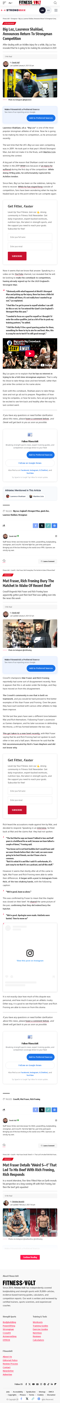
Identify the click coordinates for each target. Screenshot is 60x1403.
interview (41, 828)
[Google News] (37, 1384)
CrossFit (8, 575)
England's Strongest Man (30, 511)
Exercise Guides (40, 1329)
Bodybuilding (9, 1322)
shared (33, 901)
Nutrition (37, 1333)
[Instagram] (56, 536)
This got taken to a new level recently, (21, 733)
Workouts (38, 1322)
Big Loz (16, 511)
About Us (7, 1356)
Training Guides (40, 1325)
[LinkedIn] (51, 1384)
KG (48, 10)
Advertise (7, 1374)
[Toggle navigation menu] (56, 10)
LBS (42, 10)
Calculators (38, 1340)
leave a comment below (37, 418)
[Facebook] (26, 1384)
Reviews (37, 1336)
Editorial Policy (10, 1360)
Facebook (25, 470)
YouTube (19, 274)
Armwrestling (9, 1336)
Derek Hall (16, 62)
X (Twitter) (43, 470)
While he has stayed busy (30, 186)
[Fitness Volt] (30, 3)
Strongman (9, 23)
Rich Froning (35, 1099)
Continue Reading (30, 1257)
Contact (6, 1367)
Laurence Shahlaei (12, 127)
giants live (45, 511)
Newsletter (8, 1370)
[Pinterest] (44, 1384)
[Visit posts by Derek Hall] (5, 536)
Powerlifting (9, 1325)
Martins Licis (49, 152)
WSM (22, 165)
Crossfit (16, 1099)
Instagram (34, 470)
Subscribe (17, 256)
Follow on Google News (30, 463)
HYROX (6, 1340)
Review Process (10, 1363)
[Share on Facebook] (21, 1399)
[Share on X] (27, 1399)
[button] (5, 3)
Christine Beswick (18, 1202)
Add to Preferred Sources (41, 118)
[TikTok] (48, 1384)
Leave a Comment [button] (48, 561)
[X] (29, 1384)
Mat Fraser (24, 1099)
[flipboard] (55, 1384)
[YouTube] (33, 1384)
